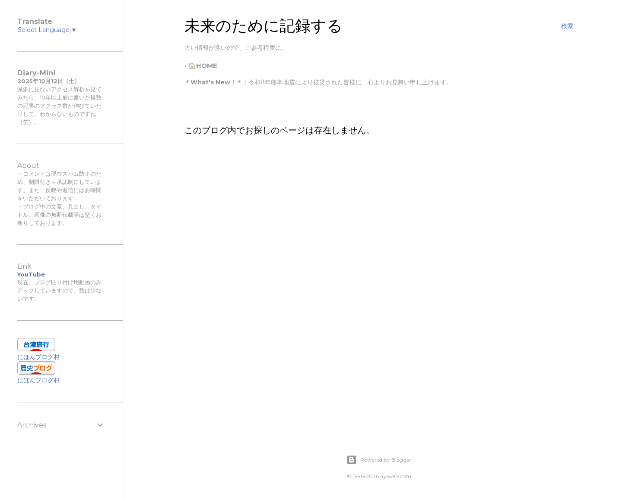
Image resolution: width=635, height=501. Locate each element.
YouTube (31, 274)
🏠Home (202, 65)
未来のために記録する (263, 25)
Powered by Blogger (385, 459)
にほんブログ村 (38, 357)
